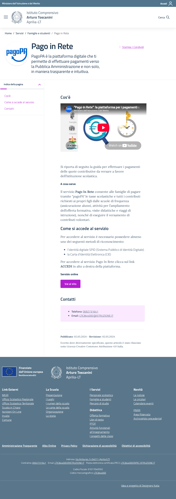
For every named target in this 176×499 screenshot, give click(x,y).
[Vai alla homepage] (16, 17)
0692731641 (90, 311)
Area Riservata (142, 414)
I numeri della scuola (57, 403)
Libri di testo (97, 419)
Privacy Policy (69, 446)
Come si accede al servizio (19, 102)
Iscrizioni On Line (11, 412)
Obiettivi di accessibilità (136, 446)
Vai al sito (70, 284)
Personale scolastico (101, 395)
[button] (22, 84)
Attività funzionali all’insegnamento (100, 430)
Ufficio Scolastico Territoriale (18, 403)
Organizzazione (54, 412)
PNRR (137, 410)
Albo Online (49, 446)
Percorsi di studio (99, 403)
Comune (7, 420)
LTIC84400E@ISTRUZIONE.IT (96, 316)
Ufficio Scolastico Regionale (17, 399)
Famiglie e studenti (100, 399)
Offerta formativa (100, 415)
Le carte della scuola (57, 407)
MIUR (5, 395)
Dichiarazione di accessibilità (99, 446)
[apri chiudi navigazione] (6, 17)
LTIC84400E (100, 473)
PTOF (93, 424)
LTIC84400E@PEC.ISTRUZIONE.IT (138, 463)
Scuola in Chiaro (11, 407)
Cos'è (7, 96)
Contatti (9, 108)
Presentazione (54, 395)
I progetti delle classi (101, 436)
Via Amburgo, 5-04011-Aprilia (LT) (92, 459)
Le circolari (140, 399)
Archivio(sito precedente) (148, 418)
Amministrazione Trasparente (19, 446)
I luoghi (50, 399)
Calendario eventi (143, 403)
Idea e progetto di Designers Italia (140, 486)
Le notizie (139, 395)
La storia (51, 416)
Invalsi (5, 416)
